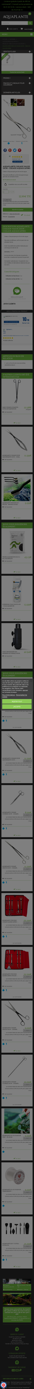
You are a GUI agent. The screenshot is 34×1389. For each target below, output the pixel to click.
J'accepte (17, 707)
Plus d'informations (8, 695)
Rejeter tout (17, 701)
